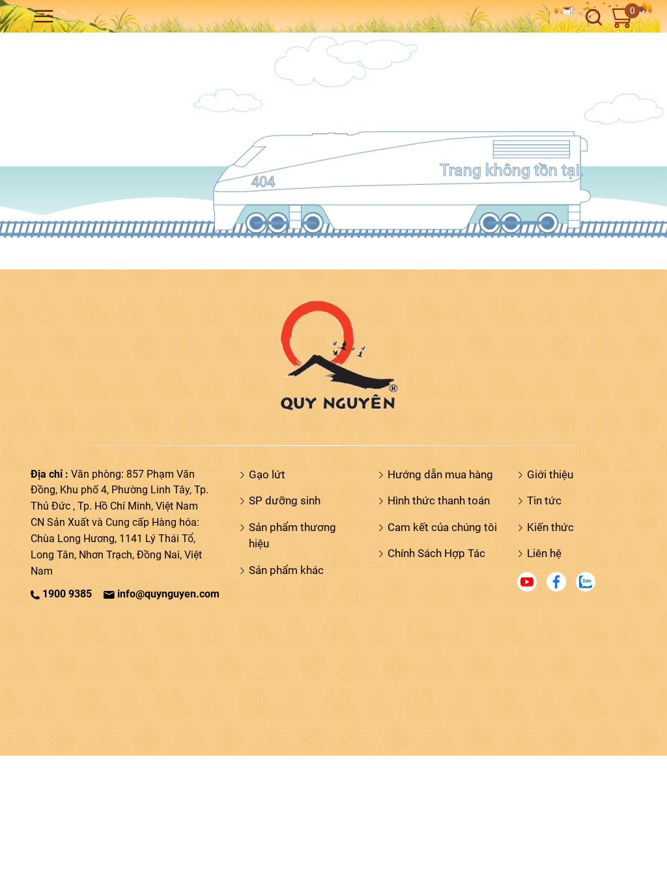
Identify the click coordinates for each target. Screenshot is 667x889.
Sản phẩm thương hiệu (292, 536)
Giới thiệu (550, 474)
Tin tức (544, 500)
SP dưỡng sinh (284, 500)
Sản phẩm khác (286, 570)
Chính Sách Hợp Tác (436, 553)
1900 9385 (66, 594)
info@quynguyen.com (167, 594)
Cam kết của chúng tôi (442, 527)
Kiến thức (550, 527)
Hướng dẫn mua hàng (440, 474)
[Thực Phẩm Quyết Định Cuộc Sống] (333, 354)
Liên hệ (544, 553)
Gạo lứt (267, 474)
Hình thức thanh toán (439, 500)
